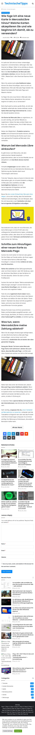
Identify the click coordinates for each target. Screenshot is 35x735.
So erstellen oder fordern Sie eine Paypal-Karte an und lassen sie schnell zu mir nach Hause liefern (25, 483)
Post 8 (4, 708)
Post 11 (19, 708)
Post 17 (20, 710)
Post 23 (20, 712)
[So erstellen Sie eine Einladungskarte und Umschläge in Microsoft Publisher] (26, 453)
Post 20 (4, 712)
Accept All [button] (18, 731)
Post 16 (15, 710)
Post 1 (3, 706)
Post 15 (9, 710)
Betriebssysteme (7, 692)
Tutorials (4, 683)
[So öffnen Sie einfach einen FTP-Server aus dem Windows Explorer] (6, 610)
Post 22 (9, 712)
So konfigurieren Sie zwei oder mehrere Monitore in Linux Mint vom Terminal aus (23, 626)
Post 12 (24, 708)
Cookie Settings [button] (7, 731)
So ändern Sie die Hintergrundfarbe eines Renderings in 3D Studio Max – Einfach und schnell (26, 505)
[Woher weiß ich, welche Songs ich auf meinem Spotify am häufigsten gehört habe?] (9, 495)
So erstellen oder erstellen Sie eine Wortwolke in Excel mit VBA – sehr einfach (23, 584)
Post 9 (9, 708)
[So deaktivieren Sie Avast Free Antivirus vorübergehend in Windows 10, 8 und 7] (9, 473)
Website (3, 557)
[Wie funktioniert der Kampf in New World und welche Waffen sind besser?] (6, 593)
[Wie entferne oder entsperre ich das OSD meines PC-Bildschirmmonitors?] (6, 670)
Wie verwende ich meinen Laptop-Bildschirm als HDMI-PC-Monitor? (22, 643)
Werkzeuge (5, 697)
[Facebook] (5, 434)
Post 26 (9, 714)
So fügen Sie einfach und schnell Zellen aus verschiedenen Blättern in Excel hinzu (9, 462)
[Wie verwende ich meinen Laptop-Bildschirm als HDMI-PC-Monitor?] (6, 646)
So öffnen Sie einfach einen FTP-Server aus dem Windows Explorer (23, 609)
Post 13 (29, 708)
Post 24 (25, 712)
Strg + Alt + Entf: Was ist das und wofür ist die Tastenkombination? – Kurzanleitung (23, 656)
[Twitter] (9, 434)
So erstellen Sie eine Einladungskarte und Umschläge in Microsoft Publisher (25, 462)
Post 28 (20, 714)
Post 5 (22, 706)
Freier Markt (17, 427)
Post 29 (25, 714)
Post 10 (14, 708)
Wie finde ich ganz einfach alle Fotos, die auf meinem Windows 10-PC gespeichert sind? (23, 634)
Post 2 (8, 706)
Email (3, 550)
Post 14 (4, 710)
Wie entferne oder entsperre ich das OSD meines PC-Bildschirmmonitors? (23, 670)
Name (3, 544)
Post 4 (17, 706)
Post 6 (26, 706)
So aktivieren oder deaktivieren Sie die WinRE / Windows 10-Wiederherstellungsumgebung (23, 601)
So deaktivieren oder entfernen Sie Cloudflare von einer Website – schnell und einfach (23, 618)
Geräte (4, 694)
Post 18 (25, 710)
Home (4, 9)
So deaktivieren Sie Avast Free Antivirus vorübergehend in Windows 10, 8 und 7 (7, 482)
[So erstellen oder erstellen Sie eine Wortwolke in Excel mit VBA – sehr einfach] (6, 585)
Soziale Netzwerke (7, 686)
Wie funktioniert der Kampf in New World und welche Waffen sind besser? (22, 592)
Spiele (4, 689)
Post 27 (15, 714)
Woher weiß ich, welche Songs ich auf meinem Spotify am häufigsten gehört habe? (9, 504)
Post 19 (30, 710)
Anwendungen (11, 9)
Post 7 (31, 706)
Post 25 (30, 712)
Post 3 (12, 706)
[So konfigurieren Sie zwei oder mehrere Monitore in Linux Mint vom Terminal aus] (6, 627)
